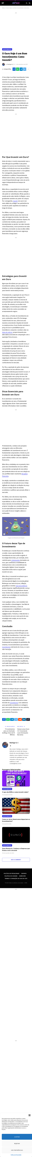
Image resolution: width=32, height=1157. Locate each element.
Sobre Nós (22, 876)
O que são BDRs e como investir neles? (15, 792)
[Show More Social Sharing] (28, 69)
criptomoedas (15, 560)
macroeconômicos (21, 586)
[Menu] (3, 3)
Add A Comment (16, 859)
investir (15, 201)
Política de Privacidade (16, 1154)
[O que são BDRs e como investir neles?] (16, 778)
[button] (29, 1115)
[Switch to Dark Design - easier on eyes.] (27, 3)
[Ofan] (16, 3)
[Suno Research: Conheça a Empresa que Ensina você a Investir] (16, 835)
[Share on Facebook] (14, 69)
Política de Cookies (11, 876)
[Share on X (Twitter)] (24, 69)
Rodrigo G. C (10, 64)
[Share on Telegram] (21, 69)
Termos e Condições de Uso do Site (16, 878)
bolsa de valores (7, 332)
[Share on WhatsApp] (17, 69)
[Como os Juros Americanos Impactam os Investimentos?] (16, 806)
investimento (6, 647)
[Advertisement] (16, 30)
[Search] (29, 3)
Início (3, 8)
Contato (24, 873)
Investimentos (7, 49)
